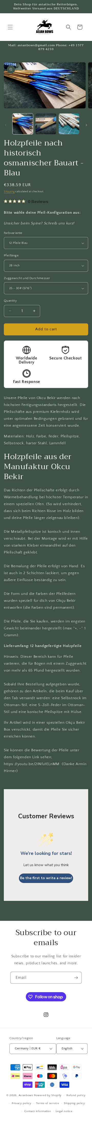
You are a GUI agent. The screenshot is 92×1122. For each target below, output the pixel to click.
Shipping (9, 191)
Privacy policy (21, 1103)
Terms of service (47, 1103)
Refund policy (76, 1095)
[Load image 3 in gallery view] (69, 124)
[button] (10, 27)
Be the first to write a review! (46, 878)
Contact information (37, 1111)
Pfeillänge (11, 255)
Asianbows (26, 1095)
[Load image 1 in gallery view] (23, 124)
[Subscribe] (76, 978)
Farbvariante (13, 233)
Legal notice (64, 1111)
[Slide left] (5, 125)
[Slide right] (86, 125)
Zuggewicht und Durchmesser (27, 278)
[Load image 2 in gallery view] (46, 124)
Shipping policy (74, 1103)
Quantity (10, 300)
